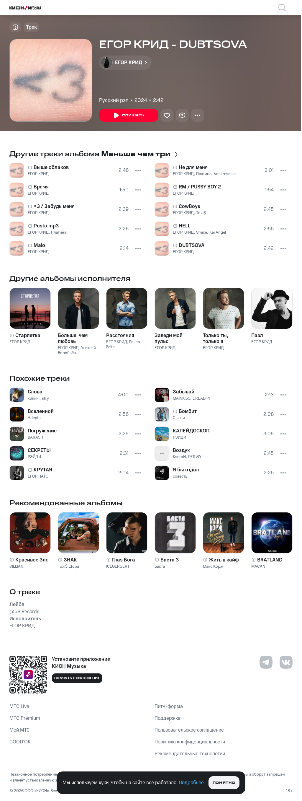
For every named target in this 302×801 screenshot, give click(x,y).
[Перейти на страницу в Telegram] (266, 662)
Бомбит (188, 411)
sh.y (45, 398)
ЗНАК (70, 560)
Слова (35, 391)
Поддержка (167, 718)
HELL (185, 225)
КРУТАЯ (43, 469)
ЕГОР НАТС (38, 476)
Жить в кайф (224, 560)
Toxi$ (201, 213)
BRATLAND (270, 560)
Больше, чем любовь (73, 338)
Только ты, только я (215, 338)
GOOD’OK (20, 741)
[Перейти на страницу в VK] (286, 662)
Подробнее (191, 782)
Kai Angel (217, 232)
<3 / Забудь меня (54, 206)
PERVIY (194, 457)
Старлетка (27, 335)
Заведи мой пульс (169, 338)
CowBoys (189, 206)
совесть (180, 476)
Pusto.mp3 (46, 225)
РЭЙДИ (34, 457)
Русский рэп (114, 100)
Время (41, 187)
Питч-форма (169, 706)
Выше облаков (51, 167)
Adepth (34, 418)
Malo (39, 245)
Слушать (133, 115)
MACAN (258, 566)
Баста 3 (169, 560)
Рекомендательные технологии (190, 753)
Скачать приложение (77, 678)
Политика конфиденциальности (190, 741)
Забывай (183, 391)
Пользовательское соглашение (189, 730)
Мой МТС (19, 730)
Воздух (181, 450)
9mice (201, 232)
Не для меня (193, 167)
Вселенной (41, 411)
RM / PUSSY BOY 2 (200, 187)
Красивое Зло (32, 560)
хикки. (34, 398)
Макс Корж (213, 566)
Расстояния (120, 335)
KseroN (179, 457)
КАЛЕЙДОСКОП (191, 430)
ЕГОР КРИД (38, 174)
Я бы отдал (186, 469)
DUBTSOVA (191, 245)
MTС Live (19, 706)
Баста (160, 566)
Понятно (224, 782)
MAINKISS (181, 398)
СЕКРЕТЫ (39, 450)
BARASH (35, 437)
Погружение (42, 430)
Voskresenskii (226, 174)
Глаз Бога (123, 560)
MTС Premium (24, 718)
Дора (74, 566)
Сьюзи (179, 418)
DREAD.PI (201, 398)
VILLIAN (16, 566)
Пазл (257, 335)
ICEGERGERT (118, 566)
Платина (58, 232)
